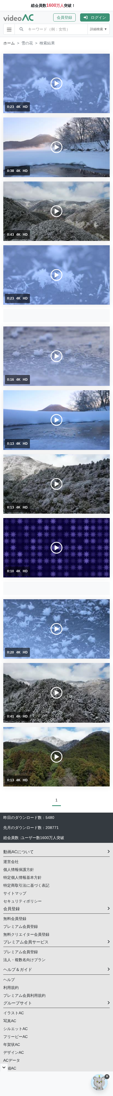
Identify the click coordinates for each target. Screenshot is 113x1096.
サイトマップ (14, 893)
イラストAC (13, 1013)
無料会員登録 (14, 918)
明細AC (9, 1068)
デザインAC (13, 1052)
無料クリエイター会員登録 (26, 934)
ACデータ (11, 1060)
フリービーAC (15, 1036)
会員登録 (64, 17)
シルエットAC (15, 1029)
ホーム (9, 43)
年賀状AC (11, 1044)
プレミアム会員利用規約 (24, 995)
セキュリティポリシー (22, 901)
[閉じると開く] (4, 1067)
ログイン (98, 17)
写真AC (9, 1021)
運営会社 (11, 861)
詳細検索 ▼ (98, 29)
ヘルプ (9, 979)
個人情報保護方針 (18, 869)
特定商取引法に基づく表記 (26, 885)
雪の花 (27, 43)
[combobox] (57, 29)
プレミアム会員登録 (20, 926)
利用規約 (11, 987)
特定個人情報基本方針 (22, 877)
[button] (66, 17)
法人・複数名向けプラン (24, 960)
